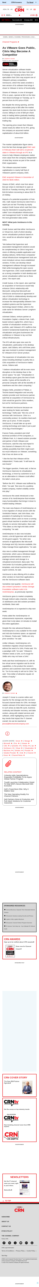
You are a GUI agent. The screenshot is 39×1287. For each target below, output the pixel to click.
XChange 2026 (28, 20)
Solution (18, 750)
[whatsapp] (32, 1243)
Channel (30, 753)
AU (11, 9)
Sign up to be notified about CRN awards (18, 942)
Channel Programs (9, 42)
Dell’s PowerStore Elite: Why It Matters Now (16, 790)
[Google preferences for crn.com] (9, 64)
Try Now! (30, 2)
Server (18, 741)
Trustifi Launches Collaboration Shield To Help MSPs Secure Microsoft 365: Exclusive (19, 784)
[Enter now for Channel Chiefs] (11, 957)
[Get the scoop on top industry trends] (11, 1118)
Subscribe (7, 1190)
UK (31, 9)
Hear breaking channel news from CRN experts (17, 1125)
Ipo (33, 746)
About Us (5, 1221)
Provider (28, 750)
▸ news (10, 37)
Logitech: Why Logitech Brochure (15, 919)
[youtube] (20, 1243)
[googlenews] (26, 1243)
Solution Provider (10, 753)
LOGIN (32, 15)
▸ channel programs (21, 37)
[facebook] (4, 1243)
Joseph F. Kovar (9, 58)
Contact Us (6, 1226)
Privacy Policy (20, 1251)
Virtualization (29, 748)
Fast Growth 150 (17, 20)
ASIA (4, 9)
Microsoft (7, 743)
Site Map (4, 1255)
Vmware (24, 743)
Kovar (6, 755)
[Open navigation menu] (3, 15)
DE (27, 9)
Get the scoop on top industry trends (17, 1109)
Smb (22, 753)
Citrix (6, 746)
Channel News (17, 755)
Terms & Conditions (8, 1251)
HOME (5, 37)
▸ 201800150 (34, 37)
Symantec (15, 746)
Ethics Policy (7, 1231)
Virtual (18, 748)
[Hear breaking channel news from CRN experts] (11, 1135)
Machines (7, 750)
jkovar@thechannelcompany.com (15, 724)
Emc (16, 743)
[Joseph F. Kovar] (7, 691)
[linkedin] (9, 1243)
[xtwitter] (15, 1243)
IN (8, 9)
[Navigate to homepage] (19, 12)
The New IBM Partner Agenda (11, 1082)
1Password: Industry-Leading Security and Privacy (19, 916)
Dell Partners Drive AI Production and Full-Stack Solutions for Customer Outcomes (19, 801)
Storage (27, 741)
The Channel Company (10, 1236)
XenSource (8, 748)
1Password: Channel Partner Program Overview (19, 922)
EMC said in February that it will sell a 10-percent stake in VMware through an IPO (18, 150)
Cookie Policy (31, 1251)
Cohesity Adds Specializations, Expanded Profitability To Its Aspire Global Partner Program (18, 777)
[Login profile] (36, 15)
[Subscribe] (25, 1194)
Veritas (25, 746)
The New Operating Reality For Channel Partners (16, 795)
